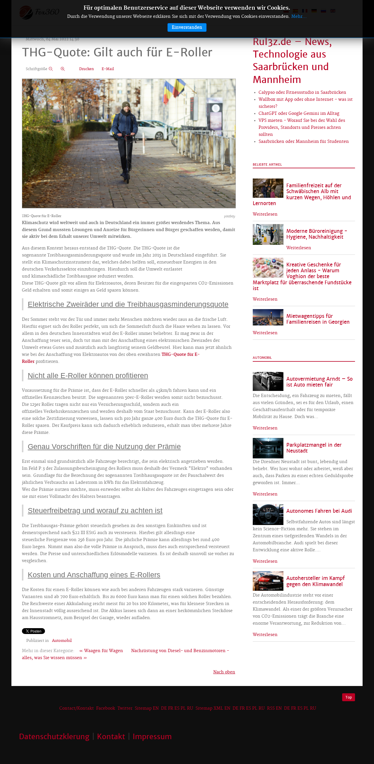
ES (176, 708)
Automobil (62, 640)
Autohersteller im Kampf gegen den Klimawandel (315, 581)
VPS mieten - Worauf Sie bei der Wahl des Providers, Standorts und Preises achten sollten (302, 127)
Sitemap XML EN (212, 708)
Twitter (124, 708)
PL (183, 708)
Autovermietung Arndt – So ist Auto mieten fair (319, 382)
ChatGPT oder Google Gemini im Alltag (299, 113)
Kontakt (111, 736)
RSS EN (274, 708)
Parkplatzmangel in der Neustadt (314, 448)
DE (164, 708)
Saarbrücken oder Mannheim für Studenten (304, 141)
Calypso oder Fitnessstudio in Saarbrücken (302, 92)
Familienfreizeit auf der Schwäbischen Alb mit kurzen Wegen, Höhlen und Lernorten (302, 194)
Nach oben (224, 672)
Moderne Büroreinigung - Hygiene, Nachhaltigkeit (316, 234)
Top (348, 697)
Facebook (105, 708)
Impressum (152, 736)
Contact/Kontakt (76, 708)
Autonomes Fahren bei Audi (319, 511)
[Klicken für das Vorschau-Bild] (129, 144)
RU (190, 708)
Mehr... (299, 16)
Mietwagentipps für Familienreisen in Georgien (318, 319)
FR (170, 708)
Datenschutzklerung (54, 736)
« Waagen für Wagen (101, 651)
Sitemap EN (147, 708)
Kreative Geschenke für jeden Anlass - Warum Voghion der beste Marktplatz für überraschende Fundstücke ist (302, 277)
